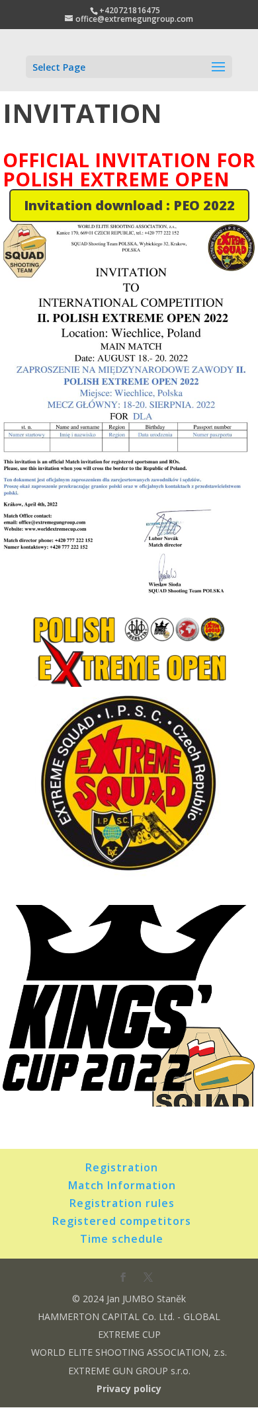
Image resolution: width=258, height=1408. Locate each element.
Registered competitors (121, 1221)
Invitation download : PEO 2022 (129, 205)
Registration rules (122, 1203)
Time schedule (121, 1239)
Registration (121, 1167)
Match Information (122, 1185)
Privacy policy (129, 1388)
